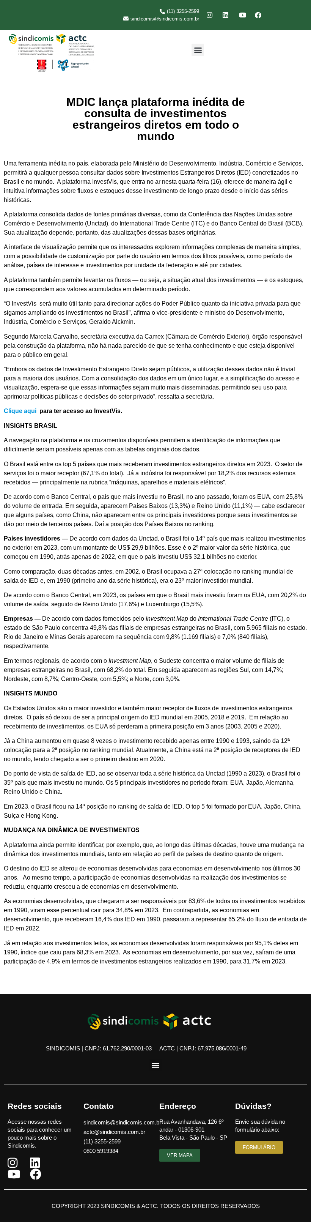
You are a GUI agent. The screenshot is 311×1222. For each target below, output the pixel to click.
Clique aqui (21, 411)
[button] (198, 50)
